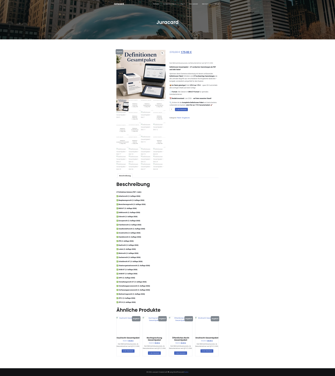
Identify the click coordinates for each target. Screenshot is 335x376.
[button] (162, 53)
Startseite (156, 4)
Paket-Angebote (183, 118)
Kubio (186, 372)
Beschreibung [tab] (125, 176)
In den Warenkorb (181, 109)
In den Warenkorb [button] (128, 351)
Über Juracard (193, 4)
